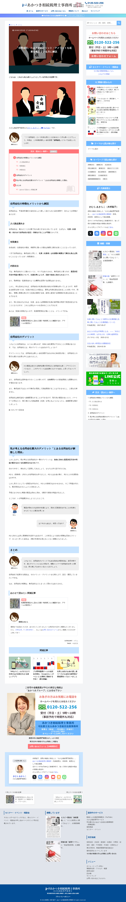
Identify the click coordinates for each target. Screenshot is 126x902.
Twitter (34, 780)
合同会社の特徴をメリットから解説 (28, 157)
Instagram (47, 780)
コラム (76, 641)
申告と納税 (92, 168)
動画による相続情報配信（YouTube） (100, 817)
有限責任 (20, 166)
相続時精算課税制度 (94, 179)
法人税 (108, 164)
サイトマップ (95, 11)
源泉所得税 (112, 172)
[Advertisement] (44, 425)
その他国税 (92, 172)
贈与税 (102, 168)
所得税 (91, 164)
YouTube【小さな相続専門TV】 (54, 15)
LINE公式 (18, 630)
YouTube (53, 780)
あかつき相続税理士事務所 (41, 761)
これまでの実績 (104, 74)
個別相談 (90, 827)
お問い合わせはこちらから (96, 878)
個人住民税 (102, 172)
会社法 (76, 643)
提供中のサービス (42, 11)
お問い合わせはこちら (58, 11)
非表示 (53, 151)
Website (59, 780)
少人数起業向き (23, 162)
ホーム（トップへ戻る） (95, 866)
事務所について (74, 11)
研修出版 (106, 276)
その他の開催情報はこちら (104, 71)
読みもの (85, 11)
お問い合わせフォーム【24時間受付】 (44, 746)
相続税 (100, 164)
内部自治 (20, 169)
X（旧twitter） (29, 630)
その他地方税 (102, 175)
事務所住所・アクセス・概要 (97, 868)
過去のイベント (112, 168)
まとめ (17, 185)
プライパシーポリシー (63, 896)
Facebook (40, 780)
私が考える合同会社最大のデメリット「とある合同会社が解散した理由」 (41, 180)
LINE (64, 780)
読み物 (89, 873)
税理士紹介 (90, 871)
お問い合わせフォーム (50, 630)
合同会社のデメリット (23, 175)
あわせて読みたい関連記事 (26, 189)
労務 (105, 179)
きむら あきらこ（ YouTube (38, 128)
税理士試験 (92, 175)
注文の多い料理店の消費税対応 (99, 343)
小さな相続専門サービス (95, 819)
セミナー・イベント (94, 829)
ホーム (30, 11)
